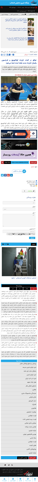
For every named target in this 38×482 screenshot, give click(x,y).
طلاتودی (33, 408)
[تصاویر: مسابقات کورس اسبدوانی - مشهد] (19, 261)
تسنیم (32, 167)
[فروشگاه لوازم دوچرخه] (19, 144)
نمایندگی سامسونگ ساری (28, 393)
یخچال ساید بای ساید (30, 371)
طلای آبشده (32, 445)
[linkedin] (11, 175)
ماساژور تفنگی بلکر (31, 386)
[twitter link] (5, 465)
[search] (2, 7)
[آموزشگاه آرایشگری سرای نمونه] (19, 154)
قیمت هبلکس (32, 416)
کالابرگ (34, 404)
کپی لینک (33, 162)
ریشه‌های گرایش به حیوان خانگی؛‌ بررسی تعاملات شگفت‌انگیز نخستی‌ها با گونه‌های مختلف (16, 20)
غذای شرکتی (32, 397)
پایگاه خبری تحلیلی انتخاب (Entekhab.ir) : (25, 75)
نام (34, 200)
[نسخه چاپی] (2, 54)
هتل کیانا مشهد (31, 382)
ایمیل (34, 207)
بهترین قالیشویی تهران (29, 434)
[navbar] (36, 7)
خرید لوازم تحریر (31, 375)
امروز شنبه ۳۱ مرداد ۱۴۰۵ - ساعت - (26, 7)
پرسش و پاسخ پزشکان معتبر (28, 364)
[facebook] (5, 175)
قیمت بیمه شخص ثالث (29, 419)
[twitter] (2, 175)
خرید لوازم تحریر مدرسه (29, 367)
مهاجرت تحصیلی (31, 412)
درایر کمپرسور (32, 401)
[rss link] (12, 465)
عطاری (34, 390)
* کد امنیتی (32, 229)
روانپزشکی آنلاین (31, 449)
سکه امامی (33, 438)
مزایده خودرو (32, 430)
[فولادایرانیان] (19, 134)
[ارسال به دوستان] (4, 54)
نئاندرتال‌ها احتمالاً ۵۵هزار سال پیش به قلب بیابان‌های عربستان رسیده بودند (17, 38)
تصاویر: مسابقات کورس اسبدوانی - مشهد (23, 278)
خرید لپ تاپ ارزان (30, 378)
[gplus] (8, 175)
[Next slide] (3, 244)
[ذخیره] (7, 54)
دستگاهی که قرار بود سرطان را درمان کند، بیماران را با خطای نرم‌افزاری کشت (16, 29)
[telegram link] (8, 465)
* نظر (34, 213)
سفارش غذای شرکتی (30, 423)
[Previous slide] (8, 244)
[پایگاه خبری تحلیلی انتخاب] (34, 3)
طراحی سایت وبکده (30, 427)
